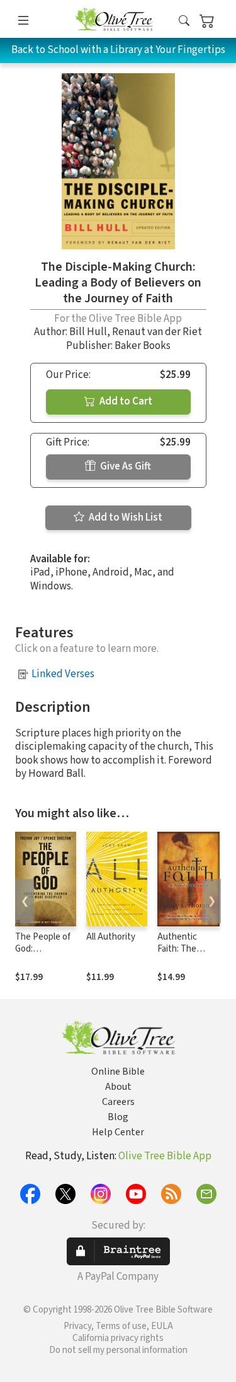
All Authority (110, 936)
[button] (184, 21)
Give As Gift (124, 466)
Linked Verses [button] (62, 674)
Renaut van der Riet (157, 332)
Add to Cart (125, 401)
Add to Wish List (124, 517)
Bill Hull (88, 332)
